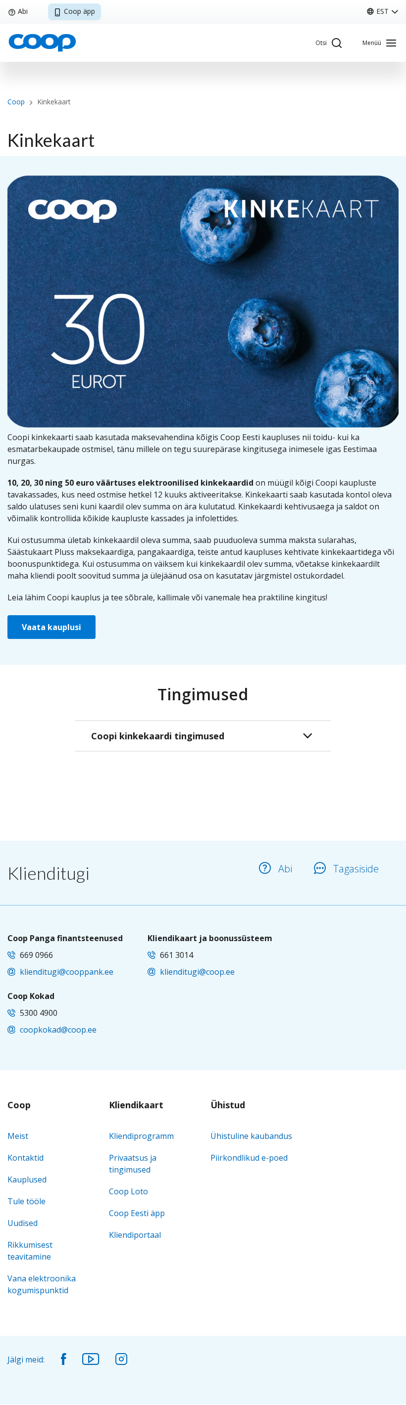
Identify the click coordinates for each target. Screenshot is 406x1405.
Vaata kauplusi (51, 627)
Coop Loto (128, 1191)
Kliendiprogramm (141, 1136)
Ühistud (227, 1105)
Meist (17, 1136)
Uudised (22, 1223)
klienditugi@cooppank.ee (66, 971)
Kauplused (27, 1179)
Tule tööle (26, 1201)
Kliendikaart (136, 1105)
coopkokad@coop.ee (58, 1029)
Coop (16, 101)
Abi (23, 11)
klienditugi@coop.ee (197, 971)
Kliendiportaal (135, 1234)
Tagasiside (356, 868)
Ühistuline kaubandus (251, 1136)
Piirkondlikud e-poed (249, 1157)
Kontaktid (25, 1157)
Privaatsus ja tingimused (132, 1163)
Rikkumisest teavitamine (29, 1250)
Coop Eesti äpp (137, 1213)
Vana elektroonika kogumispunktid (41, 1284)
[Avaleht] (42, 42)
